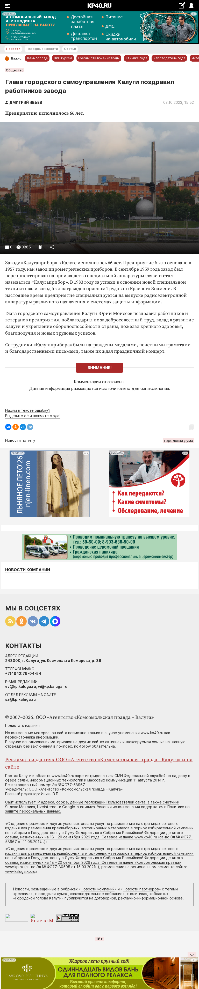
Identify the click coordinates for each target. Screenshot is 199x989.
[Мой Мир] (23, 427)
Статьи (70, 49)
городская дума (178, 440)
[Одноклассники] (15, 427)
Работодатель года (169, 58)
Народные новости (42, 49)
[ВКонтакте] (8, 427)
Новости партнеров (141, 889)
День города (37, 58)
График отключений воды (98, 58)
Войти (191, 6)
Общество (15, 70)
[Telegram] (30, 427)
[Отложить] (40, 247)
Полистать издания (22, 725)
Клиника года (136, 58)
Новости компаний (27, 569)
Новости (13, 49)
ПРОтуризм (63, 58)
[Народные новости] (182, 5)
